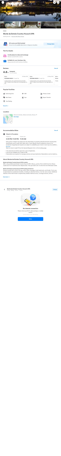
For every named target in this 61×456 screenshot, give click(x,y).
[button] (8, 119)
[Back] (3, 2)
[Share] (58, 2)
